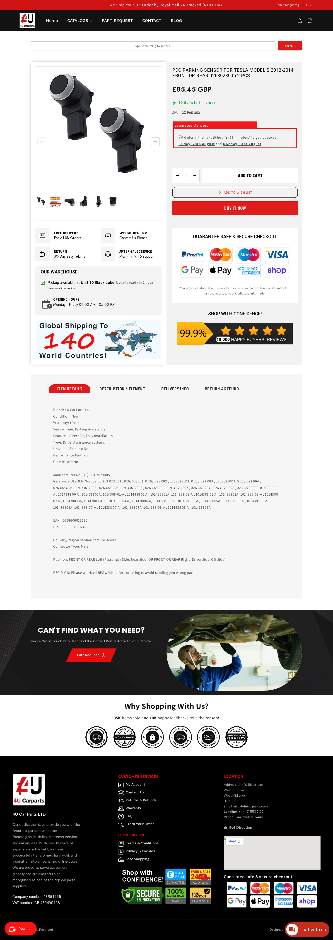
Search (288, 46)
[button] (155, 141)
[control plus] (196, 175)
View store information (61, 288)
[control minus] (175, 175)
